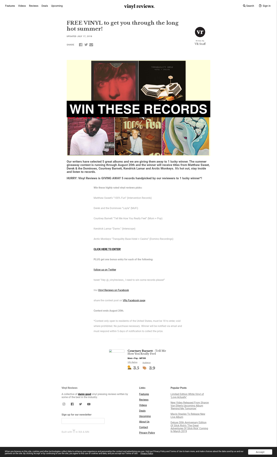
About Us (144, 421)
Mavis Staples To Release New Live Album (188, 415)
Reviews (33, 5)
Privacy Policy (147, 453)
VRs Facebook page (134, 300)
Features (10, 5)
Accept (260, 452)
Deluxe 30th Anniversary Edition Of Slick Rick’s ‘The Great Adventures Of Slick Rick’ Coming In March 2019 (189, 427)
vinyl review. (139, 6)
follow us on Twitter (105, 269)
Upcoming (57, 5)
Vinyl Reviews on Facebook (113, 290)
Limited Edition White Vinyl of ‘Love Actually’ (187, 396)
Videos (22, 5)
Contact (143, 427)
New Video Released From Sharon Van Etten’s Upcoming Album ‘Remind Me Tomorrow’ (190, 405)
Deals (45, 5)
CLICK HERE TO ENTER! (107, 249)
